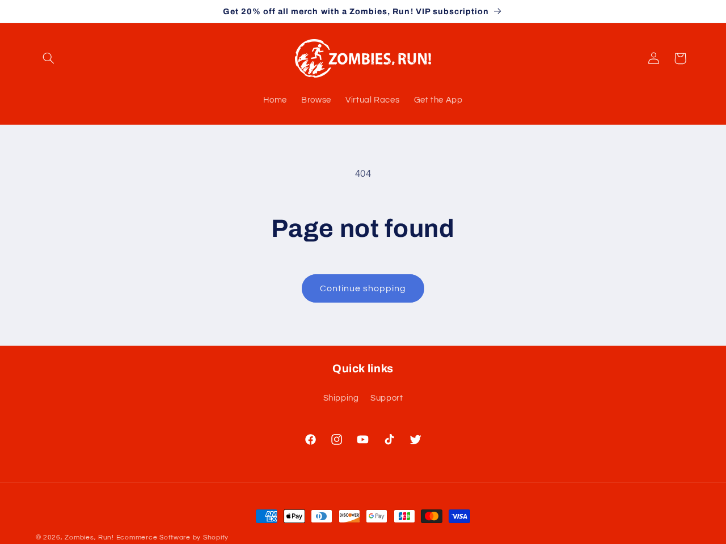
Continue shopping (363, 288)
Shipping (341, 398)
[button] (49, 58)
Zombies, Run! (89, 537)
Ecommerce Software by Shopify (172, 537)
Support (386, 398)
